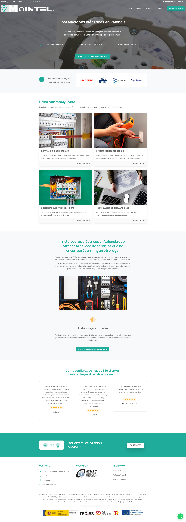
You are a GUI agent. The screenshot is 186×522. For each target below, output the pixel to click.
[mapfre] (87, 80)
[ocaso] (103, 80)
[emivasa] (136, 80)
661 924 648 (181, 2)
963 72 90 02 (36, 2)
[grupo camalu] (119, 80)
